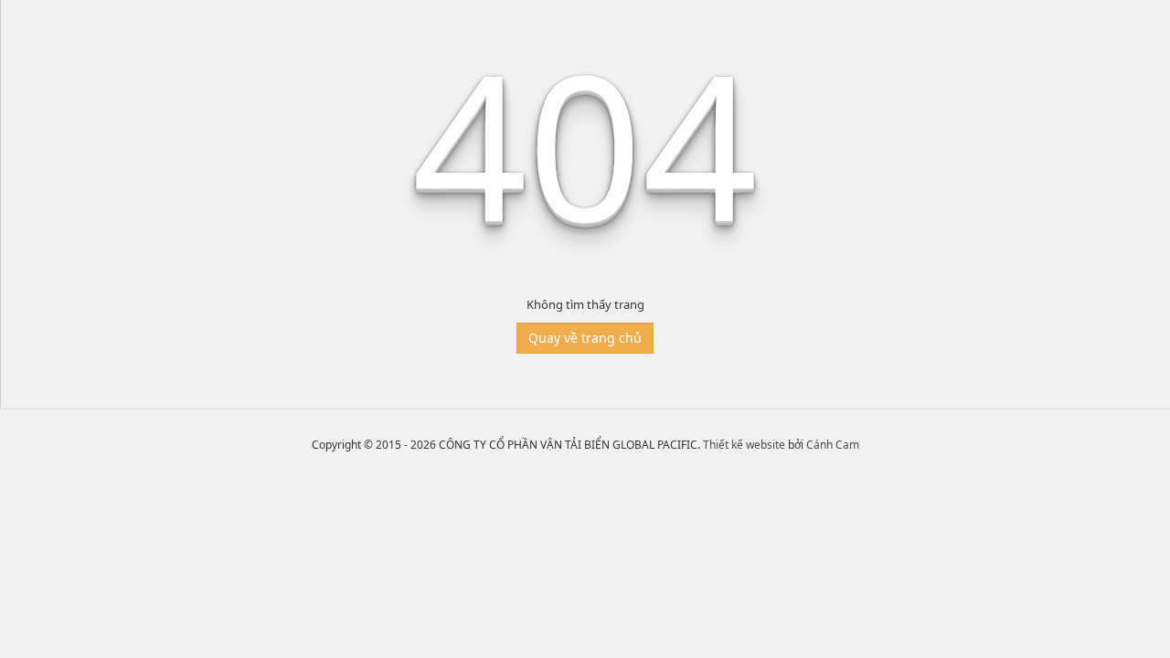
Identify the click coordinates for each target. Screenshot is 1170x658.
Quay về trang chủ (585, 337)
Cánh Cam (832, 444)
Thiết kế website (744, 444)
